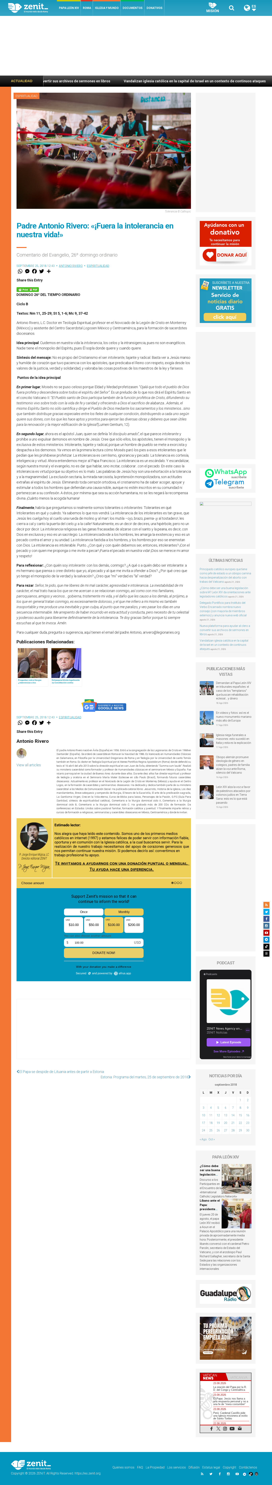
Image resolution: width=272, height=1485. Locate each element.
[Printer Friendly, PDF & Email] (28, 289)
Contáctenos (248, 1467)
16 (247, 1115)
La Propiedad (155, 1467)
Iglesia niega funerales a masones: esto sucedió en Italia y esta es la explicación (233, 738)
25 (210, 1130)
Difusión (194, 1467)
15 (240, 1115)
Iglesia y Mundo (107, 8)
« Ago (203, 1139)
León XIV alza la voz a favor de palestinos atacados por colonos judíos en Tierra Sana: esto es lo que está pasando (233, 794)
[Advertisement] (136, 46)
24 (203, 1130)
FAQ (140, 1467)
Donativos (154, 8)
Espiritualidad (26, 96)
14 (233, 1115)
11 (210, 1115)
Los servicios (176, 1467)
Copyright (229, 1467)
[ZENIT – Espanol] (32, 8)
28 (233, 1130)
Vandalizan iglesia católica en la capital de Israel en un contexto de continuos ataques (101, 81)
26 (218, 1130)
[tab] (213, 1376)
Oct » (211, 1139)
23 (247, 1122)
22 (240, 1122)
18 (210, 1122)
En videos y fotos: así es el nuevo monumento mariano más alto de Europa (233, 716)
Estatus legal (211, 1467)
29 (240, 1130)
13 (225, 1115)
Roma (87, 8)
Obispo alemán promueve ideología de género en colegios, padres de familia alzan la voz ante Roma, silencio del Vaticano (233, 765)
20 (225, 1122)
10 (203, 1115)
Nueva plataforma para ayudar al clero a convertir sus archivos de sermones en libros (225, 630)
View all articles (29, 765)
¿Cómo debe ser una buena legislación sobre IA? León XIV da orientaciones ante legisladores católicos (225, 592)
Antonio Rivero (71, 265)
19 (218, 1122)
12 (218, 1115)
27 (225, 1130)
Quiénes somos (123, 1467)
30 (247, 1130)
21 (233, 1122)
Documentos (133, 8)
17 (203, 1122)
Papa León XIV (69, 8)
